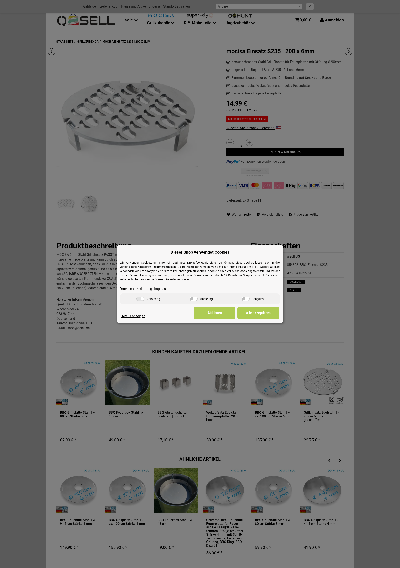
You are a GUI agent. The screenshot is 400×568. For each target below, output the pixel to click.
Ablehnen (215, 313)
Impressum (162, 289)
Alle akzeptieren (258, 313)
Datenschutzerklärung (136, 289)
